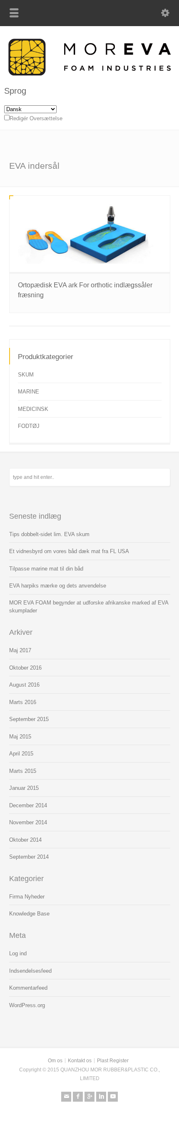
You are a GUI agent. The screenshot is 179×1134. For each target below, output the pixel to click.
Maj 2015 (20, 736)
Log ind (18, 953)
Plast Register (113, 1061)
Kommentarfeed (28, 988)
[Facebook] (78, 1097)
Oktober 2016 (25, 668)
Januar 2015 (24, 788)
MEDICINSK (33, 409)
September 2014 (29, 857)
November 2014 (28, 822)
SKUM (26, 375)
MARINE (28, 392)
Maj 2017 (20, 650)
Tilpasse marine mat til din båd (46, 569)
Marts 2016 (22, 702)
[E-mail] (66, 1097)
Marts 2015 (22, 771)
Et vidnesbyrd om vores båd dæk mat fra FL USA (69, 551)
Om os (55, 1061)
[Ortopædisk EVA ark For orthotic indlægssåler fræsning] (90, 234)
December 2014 (28, 805)
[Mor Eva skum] (89, 73)
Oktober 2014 (25, 840)
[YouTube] (113, 1097)
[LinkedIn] (101, 1097)
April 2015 (21, 753)
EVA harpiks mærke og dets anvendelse (57, 586)
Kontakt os (80, 1061)
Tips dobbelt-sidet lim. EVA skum (49, 534)
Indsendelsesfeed (30, 971)
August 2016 (24, 685)
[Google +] (89, 1097)
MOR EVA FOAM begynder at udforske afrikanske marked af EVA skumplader (88, 607)
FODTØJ (29, 426)
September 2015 (29, 719)
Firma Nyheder (27, 897)
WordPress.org (27, 1005)
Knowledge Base (29, 914)
